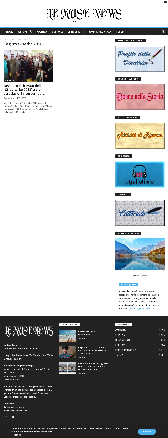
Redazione (9, 98)
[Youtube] (165, 2)
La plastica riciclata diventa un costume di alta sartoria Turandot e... (92, 350)
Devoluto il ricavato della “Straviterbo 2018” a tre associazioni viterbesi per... (24, 90)
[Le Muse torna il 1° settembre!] (67, 336)
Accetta (147, 431)
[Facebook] (160, 2)
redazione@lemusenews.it (141, 308)
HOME (9, 31)
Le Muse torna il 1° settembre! (87, 333)
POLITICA (41, 31)
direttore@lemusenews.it (15, 407)
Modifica (16, 434)
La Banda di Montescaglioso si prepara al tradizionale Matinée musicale (93, 366)
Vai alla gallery (128, 284)
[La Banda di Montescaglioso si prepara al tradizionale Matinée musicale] (67, 368)
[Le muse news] (84, 14)
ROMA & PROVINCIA (99, 31)
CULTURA (57, 31)
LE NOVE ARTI (76, 31)
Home (6, 39)
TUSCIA (120, 31)
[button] (163, 31)
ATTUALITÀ (25, 31)
